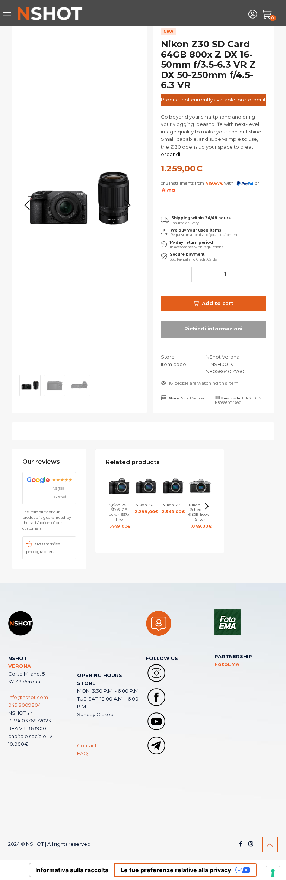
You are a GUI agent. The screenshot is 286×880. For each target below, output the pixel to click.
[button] (206, 506)
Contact (87, 745)
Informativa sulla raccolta (71, 870)
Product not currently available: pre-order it (213, 100)
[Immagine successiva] (128, 205)
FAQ (82, 753)
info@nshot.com (28, 697)
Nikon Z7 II (173, 508)
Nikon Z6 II (146, 508)
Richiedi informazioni (213, 329)
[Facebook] (241, 843)
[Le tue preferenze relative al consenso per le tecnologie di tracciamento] (273, 873)
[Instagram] (251, 843)
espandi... (172, 154)
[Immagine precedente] (27, 205)
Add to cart (217, 303)
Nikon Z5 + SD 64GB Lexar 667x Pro (119, 515)
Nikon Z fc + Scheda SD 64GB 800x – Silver (200, 515)
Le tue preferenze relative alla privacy (176, 870)
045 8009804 (24, 705)
